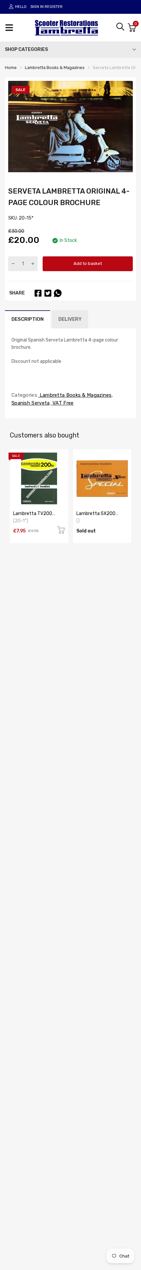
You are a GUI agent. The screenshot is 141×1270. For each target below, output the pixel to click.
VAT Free (62, 403)
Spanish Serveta (30, 403)
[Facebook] (38, 293)
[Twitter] (48, 293)
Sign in (37, 7)
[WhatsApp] (58, 293)
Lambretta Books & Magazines (74, 395)
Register (54, 7)
